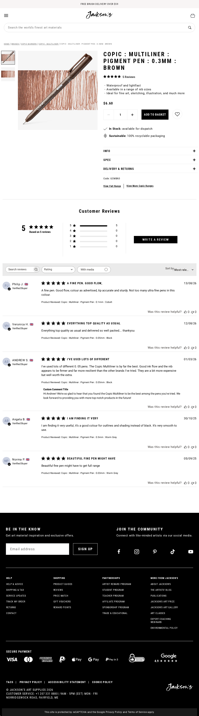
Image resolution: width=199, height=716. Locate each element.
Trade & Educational (115, 613)
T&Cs (9, 682)
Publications (159, 595)
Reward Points (62, 607)
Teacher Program (113, 595)
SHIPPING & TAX (15, 590)
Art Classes (158, 613)
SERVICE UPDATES (16, 595)
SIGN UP (85, 549)
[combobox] (94, 27)
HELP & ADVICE (14, 584)
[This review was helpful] (185, 312)
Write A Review (155, 239)
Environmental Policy (164, 628)
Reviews (58, 590)
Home (7, 44)
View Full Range (112, 186)
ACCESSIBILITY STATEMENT (67, 682)
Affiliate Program (113, 601)
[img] (104, 76)
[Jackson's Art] (99, 15)
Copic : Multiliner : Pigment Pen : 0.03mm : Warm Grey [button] (89, 473)
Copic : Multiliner (48, 44)
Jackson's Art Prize (163, 601)
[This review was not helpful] (192, 312)
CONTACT (11, 613)
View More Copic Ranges (140, 186)
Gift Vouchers (62, 601)
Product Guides (62, 584)
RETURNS (11, 607)
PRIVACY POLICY (31, 682)
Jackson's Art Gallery (164, 607)
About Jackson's (161, 584)
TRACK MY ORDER (15, 601)
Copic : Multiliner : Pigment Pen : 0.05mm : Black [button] (86, 338)
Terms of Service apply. (141, 712)
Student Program (113, 590)
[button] (8, 73)
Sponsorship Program (115, 607)
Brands (15, 44)
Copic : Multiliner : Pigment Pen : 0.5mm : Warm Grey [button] (89, 437)
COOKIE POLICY (102, 682)
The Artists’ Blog (161, 590)
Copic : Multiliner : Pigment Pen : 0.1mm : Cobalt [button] (86, 302)
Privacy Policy (114, 712)
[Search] (189, 28)
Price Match (60, 595)
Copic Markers (29, 44)
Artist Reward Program (116, 584)
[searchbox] (19, 269)
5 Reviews (129, 77)
